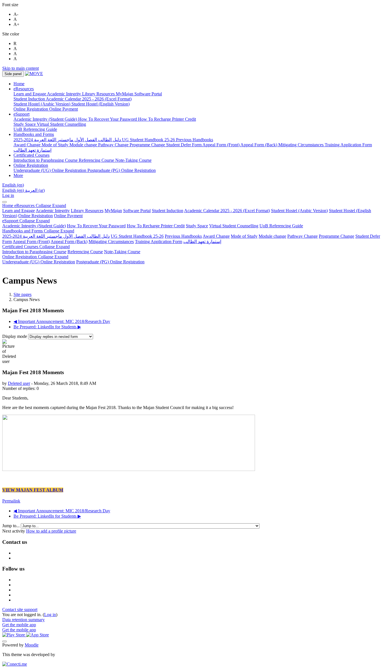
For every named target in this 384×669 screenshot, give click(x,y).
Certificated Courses (36, 246)
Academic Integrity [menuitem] (64, 93)
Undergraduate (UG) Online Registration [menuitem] (50, 170)
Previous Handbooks (183, 236)
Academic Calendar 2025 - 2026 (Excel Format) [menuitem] (89, 98)
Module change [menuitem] (83, 144)
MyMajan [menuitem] (125, 93)
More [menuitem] (18, 175)
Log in (8, 195)
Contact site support (19, 609)
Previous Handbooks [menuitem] (194, 139)
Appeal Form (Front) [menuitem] (221, 144)
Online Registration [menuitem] (31, 109)
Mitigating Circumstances (111, 241)
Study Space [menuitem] (25, 124)
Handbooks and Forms (38, 230)
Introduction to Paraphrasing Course (34, 251)
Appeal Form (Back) (69, 241)
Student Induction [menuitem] (29, 98)
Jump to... (11, 525)
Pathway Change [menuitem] (114, 144)
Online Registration (35, 215)
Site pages (22, 294)
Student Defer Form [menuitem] (184, 144)
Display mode (15, 336)
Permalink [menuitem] (11, 501)
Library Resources (87, 210)
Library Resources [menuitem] (99, 93)
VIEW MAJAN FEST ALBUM (32, 490)
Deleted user (19, 383)
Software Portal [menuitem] (148, 93)
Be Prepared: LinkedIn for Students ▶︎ (47, 326)
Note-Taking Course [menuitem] (133, 160)
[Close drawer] (4, 202)
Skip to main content (20, 68)
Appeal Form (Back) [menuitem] (259, 144)
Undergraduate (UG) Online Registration (38, 261)
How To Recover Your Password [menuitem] (108, 119)
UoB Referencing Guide (281, 225)
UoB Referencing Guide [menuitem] (35, 129)
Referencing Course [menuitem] (97, 160)
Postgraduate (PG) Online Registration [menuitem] (121, 170)
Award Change (216, 236)
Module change (272, 236)
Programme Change (336, 236)
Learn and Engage (18, 210)
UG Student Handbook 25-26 (137, 236)
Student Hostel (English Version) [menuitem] (100, 104)
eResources (40, 205)
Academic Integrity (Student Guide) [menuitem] (45, 119)
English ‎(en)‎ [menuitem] (13, 190)
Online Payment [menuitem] (63, 109)
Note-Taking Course (122, 251)
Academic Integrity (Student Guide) (34, 225)
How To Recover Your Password (96, 225)
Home (8, 205)
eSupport (26, 220)
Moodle (32, 645)
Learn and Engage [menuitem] (30, 93)
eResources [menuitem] (23, 88)
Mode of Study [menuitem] (55, 144)
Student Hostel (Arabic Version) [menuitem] (42, 104)
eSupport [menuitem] (21, 114)
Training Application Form (158, 241)
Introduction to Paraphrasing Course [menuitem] (46, 160)
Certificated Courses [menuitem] (31, 155)
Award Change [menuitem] (27, 144)
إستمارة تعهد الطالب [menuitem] (32, 150)
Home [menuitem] (18, 83)
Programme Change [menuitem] (148, 144)
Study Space (197, 225)
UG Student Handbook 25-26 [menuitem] (149, 139)
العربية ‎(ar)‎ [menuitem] (35, 190)
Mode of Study (244, 236)
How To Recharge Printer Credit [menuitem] (167, 119)
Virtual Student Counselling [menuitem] (61, 124)
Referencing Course (85, 251)
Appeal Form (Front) (31, 241)
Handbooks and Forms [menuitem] (33, 134)
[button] (13, 185)
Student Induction (167, 210)
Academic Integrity (53, 210)
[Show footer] (4, 641)
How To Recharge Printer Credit (156, 225)
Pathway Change (302, 236)
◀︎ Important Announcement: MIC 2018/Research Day (61, 321)
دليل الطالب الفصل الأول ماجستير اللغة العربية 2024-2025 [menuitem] (67, 139)
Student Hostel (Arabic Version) (299, 210)
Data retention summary (23, 619)
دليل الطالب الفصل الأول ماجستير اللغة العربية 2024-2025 (56, 236)
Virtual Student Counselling (233, 225)
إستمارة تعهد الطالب (202, 241)
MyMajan (113, 210)
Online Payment (68, 215)
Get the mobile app (19, 624)
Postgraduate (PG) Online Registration (110, 261)
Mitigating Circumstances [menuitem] (301, 144)
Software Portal (137, 210)
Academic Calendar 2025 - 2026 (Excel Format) (227, 210)
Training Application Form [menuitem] (348, 144)
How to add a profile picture (51, 531)
